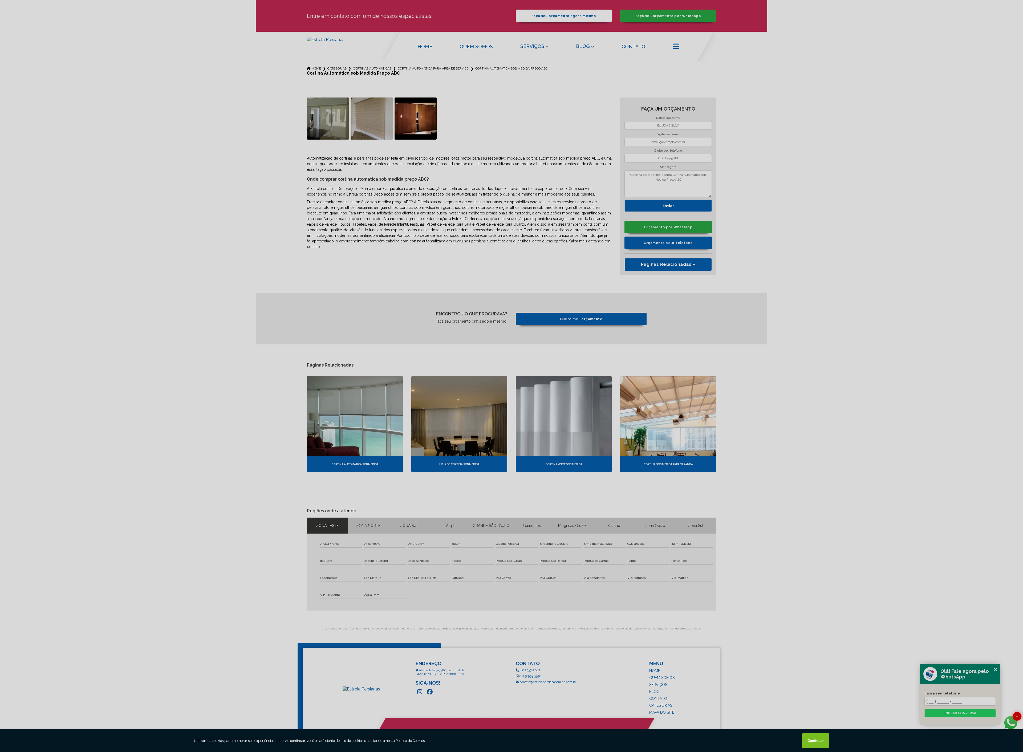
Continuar (815, 741)
